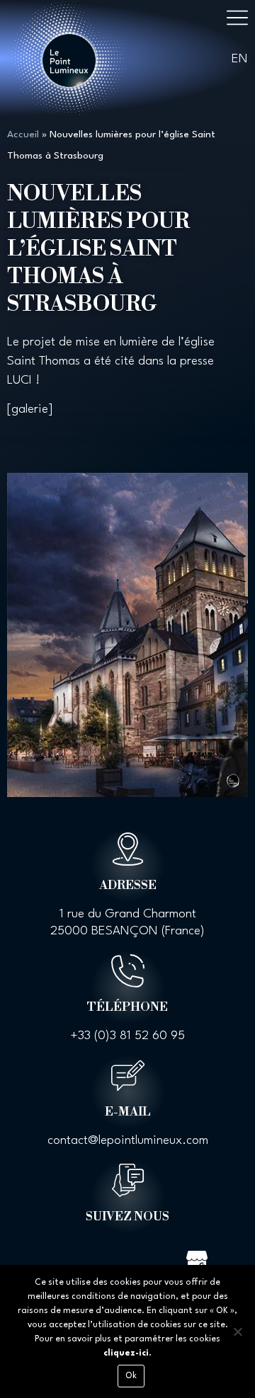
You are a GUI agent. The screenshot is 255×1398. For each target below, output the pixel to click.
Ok (131, 1376)
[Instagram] (105, 1258)
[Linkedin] (151, 1258)
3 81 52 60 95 (147, 1036)
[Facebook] (59, 1258)
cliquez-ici (126, 1353)
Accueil (23, 134)
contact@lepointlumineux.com (127, 1141)
